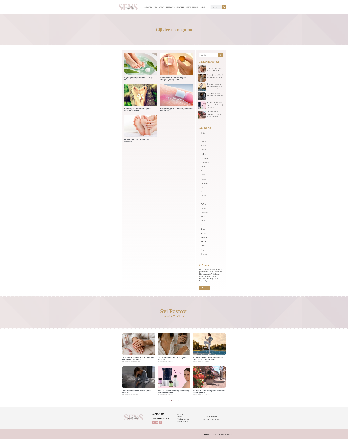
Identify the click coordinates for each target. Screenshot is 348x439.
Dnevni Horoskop (192, 7)
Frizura (203, 146)
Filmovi (203, 141)
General (203, 150)
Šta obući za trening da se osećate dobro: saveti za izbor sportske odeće (215, 86)
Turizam (203, 233)
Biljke (203, 133)
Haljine (203, 154)
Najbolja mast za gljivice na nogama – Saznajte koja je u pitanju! (174, 79)
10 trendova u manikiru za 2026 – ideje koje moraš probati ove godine (215, 68)
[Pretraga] (224, 7)
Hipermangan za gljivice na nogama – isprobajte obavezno (137, 109)
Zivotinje (204, 254)
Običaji (203, 196)
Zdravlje (180, 7)
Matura (203, 179)
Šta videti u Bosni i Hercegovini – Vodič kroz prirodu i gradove (214, 114)
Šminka (203, 217)
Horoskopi (204, 158)
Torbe (203, 229)
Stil (155, 7)
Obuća (203, 200)
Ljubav (161, 7)
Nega (202, 250)
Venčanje (204, 237)
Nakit (203, 187)
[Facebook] (160, 422)
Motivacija (204, 183)
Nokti (203, 191)
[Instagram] (153, 422)
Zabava (203, 242)
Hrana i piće (205, 162)
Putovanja (170, 7)
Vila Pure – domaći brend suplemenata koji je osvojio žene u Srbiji (215, 105)
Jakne (203, 166)
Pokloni (203, 208)
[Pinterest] (156, 422)
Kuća (202, 171)
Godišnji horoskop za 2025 (211, 419)
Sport (203, 221)
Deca (202, 137)
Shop (203, 7)
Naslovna (148, 7)
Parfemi (203, 204)
